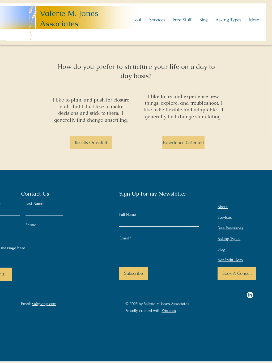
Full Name (127, 214)
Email (124, 238)
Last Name (34, 203)
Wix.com (169, 310)
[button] (135, 20)
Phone (31, 225)
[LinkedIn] (250, 295)
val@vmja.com (44, 303)
